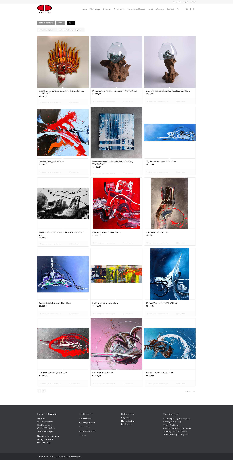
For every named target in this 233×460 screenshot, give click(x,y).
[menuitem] (177, 1)
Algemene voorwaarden (48, 436)
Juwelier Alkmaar (85, 418)
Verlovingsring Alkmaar (87, 431)
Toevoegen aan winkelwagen (51, 102)
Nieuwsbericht (127, 421)
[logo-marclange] (44, 9)
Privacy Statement (45, 439)
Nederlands (177, 2)
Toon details (75, 102)
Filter (71, 23)
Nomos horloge (84, 427)
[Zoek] (177, 9)
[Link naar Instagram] (194, 9)
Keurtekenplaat (44, 442)
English (185, 2)
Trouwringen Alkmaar (87, 423)
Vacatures (83, 435)
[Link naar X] (187, 9)
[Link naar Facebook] (190, 9)
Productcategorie (46, 23)
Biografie (125, 417)
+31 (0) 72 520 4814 (45, 428)
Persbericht (126, 424)
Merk (60, 23)
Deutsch (193, 2)
